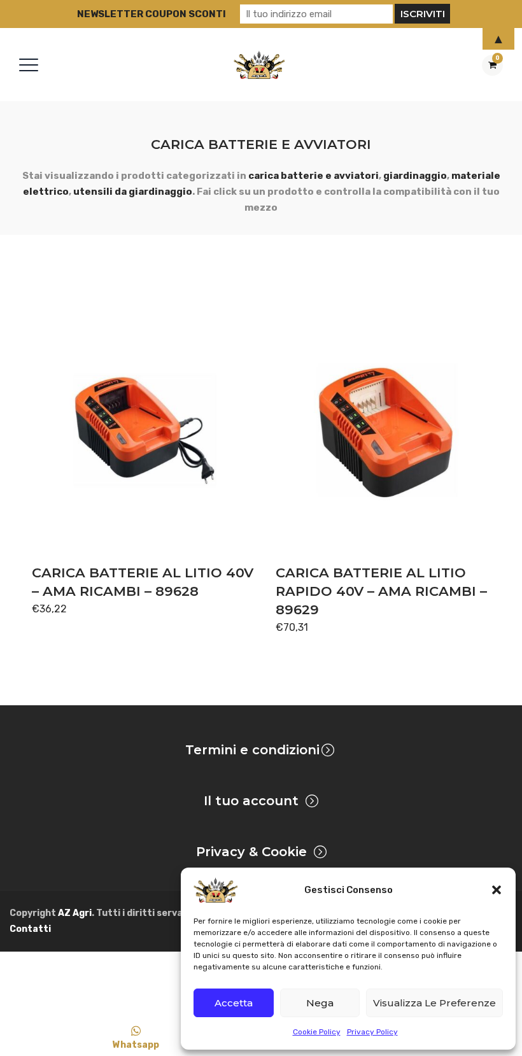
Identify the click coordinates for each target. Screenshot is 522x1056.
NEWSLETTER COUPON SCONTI (151, 14)
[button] (496, 890)
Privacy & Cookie (251, 851)
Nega (320, 1003)
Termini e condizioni (252, 749)
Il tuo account (251, 800)
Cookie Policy (317, 1031)
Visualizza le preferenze (434, 1003)
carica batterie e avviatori (313, 175)
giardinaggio (415, 175)
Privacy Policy (372, 1031)
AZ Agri (75, 913)
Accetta (234, 1003)
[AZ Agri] (259, 64)
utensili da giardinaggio (132, 191)
